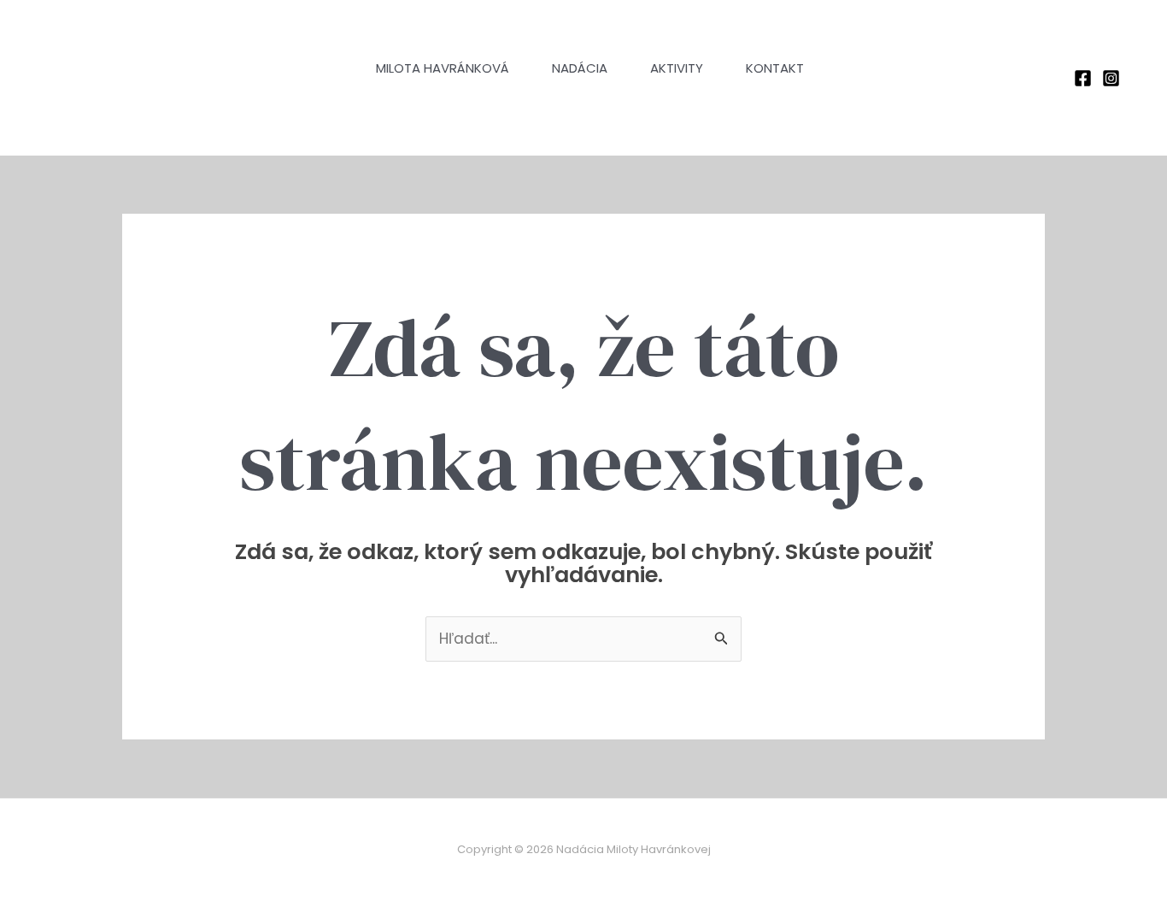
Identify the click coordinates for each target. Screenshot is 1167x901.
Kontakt (775, 68)
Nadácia (579, 68)
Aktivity (676, 68)
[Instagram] (1111, 78)
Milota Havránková (442, 68)
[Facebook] (1083, 78)
